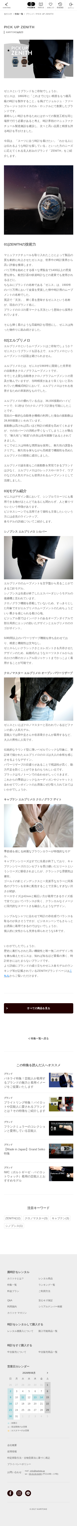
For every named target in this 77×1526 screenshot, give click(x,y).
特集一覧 (19, 14)
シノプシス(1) (14, 1225)
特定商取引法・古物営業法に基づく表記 (28, 1457)
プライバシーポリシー (19, 1464)
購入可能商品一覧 (47, 1331)
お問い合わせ (14, 1472)
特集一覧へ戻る (40, 1038)
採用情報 (12, 1451)
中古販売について (16, 1352)
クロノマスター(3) (36, 1218)
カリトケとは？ (15, 1278)
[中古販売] (31, 5)
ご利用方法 (44, 1291)
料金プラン (13, 1291)
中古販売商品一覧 (47, 1352)
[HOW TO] (41, 5)
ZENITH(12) (13, 1218)
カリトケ (8, 14)
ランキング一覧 (46, 1284)
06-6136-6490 (35, 1474)
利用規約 (12, 1306)
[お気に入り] (50, 5)
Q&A (9, 1300)
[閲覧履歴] (60, 5)
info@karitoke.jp (37, 1471)
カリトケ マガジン (17, 1312)
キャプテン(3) (60, 1218)
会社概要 (12, 1445)
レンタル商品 (45, 1278)
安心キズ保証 (45, 1300)
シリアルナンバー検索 (50, 1306)
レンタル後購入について (20, 1331)
